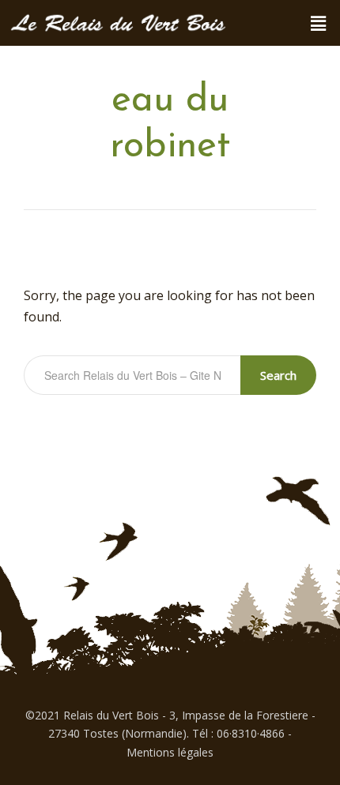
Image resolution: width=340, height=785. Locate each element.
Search (278, 375)
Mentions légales (170, 752)
